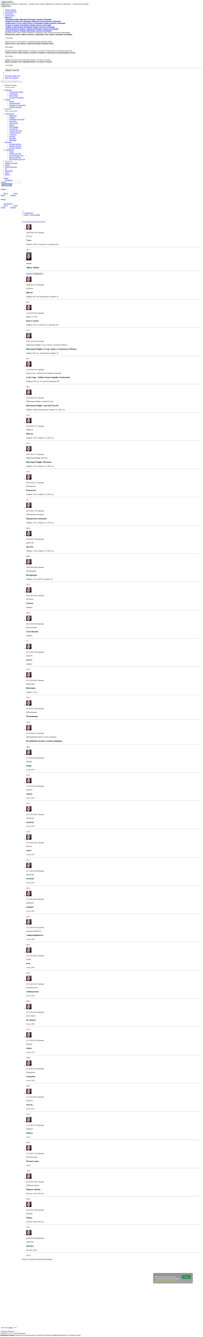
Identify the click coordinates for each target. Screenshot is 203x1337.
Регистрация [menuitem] (13, 78)
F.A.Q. (9, 1333)
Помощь (4, 1333)
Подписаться (38, 274)
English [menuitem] (14, 76)
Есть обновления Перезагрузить (33, 221)
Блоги (5, 193)
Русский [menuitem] (8, 76)
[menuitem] (18, 76)
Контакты (21, 1333)
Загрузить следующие (44, 1259)
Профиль (29, 274)
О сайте (15, 1333)
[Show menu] (14, 2)
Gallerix (10, 1327)
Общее (5, 178)
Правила (19, 1335)
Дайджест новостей (12, 70)
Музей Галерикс (11, 86)
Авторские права (74, 1335)
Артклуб (11, 110)
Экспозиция (7, 204)
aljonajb (41, 232)
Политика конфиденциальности (56, 1335)
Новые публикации (29, 1259)
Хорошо (186, 1277)
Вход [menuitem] (7, 78)
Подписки (8, 180)
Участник (7, 185)
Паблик (13, 195)
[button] (10, 10)
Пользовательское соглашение (33, 1335)
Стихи (15, 193)
